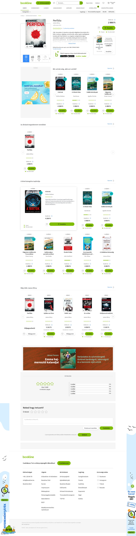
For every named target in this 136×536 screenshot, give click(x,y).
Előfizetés (111, 12)
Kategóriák (26, 12)
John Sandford (68, 256)
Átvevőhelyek (82, 488)
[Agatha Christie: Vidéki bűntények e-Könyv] (92, 83)
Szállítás (81, 484)
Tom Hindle (49, 256)
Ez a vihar (87, 313)
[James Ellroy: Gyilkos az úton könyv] (48, 304)
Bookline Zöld (45, 480)
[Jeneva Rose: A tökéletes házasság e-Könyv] (107, 243)
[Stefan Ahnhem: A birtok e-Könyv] (60, 83)
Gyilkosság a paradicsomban (48, 253)
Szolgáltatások (83, 476)
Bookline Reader (65, 484)
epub (31, 46)
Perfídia (29, 150)
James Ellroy (29, 154)
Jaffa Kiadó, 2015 (57, 25)
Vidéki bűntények (92, 92)
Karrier (43, 484)
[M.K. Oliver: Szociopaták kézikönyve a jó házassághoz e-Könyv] (87, 243)
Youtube (102, 488)
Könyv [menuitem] (25, 8)
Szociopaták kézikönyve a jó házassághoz (87, 253)
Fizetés (80, 480)
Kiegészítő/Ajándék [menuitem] (107, 8)
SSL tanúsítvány (25, 524)
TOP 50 (62, 499)
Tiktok (102, 484)
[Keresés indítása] (81, 3)
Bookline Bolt (27, 484)
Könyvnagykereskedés (48, 495)
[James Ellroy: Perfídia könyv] (29, 304)
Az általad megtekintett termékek (33, 125)
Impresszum (45, 488)
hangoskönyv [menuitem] (57, 8)
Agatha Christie (92, 96)
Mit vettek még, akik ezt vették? (65, 69)
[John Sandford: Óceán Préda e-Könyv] (68, 243)
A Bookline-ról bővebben (49, 476)
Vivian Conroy (108, 96)
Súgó (80, 495)
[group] (26, 58)
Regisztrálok (89, 3)
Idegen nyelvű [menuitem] (80, 8)
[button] (49, 58)
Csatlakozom (64, 463)
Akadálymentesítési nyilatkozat (47, 509)
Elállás (80, 499)
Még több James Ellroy (29, 288)
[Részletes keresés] (54, 3)
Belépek (97, 3)
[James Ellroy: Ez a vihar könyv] (87, 304)
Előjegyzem (31, 334)
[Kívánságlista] (103, 3)
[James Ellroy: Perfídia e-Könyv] (36, 33)
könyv (29, 295)
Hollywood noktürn (106, 313)
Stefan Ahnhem (60, 96)
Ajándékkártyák (65, 480)
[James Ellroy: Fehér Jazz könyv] (68, 304)
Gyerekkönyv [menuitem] (35, 8)
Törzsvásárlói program (94, 12)
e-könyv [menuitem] (46, 8)
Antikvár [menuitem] (69, 8)
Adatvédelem (45, 499)
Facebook (103, 476)
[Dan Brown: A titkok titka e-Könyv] (76, 83)
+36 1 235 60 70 (27, 476)
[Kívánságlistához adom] (99, 27)
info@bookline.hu (28, 480)
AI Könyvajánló (44, 3)
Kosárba (110, 28)
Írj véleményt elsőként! (68, 28)
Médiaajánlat (45, 491)
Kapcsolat (81, 491)
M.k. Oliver (87, 256)
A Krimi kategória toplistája (30, 181)
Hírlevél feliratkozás (66, 491)
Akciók (104, 12)
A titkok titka (76, 92)
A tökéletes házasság (107, 252)
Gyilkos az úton (49, 313)
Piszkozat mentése (90, 428)
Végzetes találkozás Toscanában (108, 93)
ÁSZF (43, 502)
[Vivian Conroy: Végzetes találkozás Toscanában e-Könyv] (108, 83)
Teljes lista (109, 68)
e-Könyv (60, 74)
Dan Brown (76, 96)
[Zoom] (45, 46)
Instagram (103, 480)
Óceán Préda (68, 252)
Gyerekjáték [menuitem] (94, 7)
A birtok (60, 92)
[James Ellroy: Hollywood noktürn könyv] (106, 304)
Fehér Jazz (67, 313)
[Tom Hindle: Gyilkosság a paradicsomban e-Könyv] (48, 243)
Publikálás (106, 428)
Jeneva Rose (106, 256)
